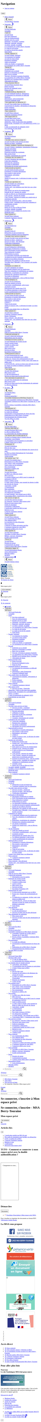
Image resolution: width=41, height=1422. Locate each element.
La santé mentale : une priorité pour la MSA (18, 494)
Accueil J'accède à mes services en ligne (17, 142)
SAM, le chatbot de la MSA (13, 1139)
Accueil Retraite (9, 69)
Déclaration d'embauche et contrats (15, 248)
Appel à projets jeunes (11, 343)
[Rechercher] (25, 1068)
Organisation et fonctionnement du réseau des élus (20, 413)
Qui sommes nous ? (11, 458)
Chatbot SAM (9, 513)
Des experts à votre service (13, 173)
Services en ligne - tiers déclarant (14, 241)
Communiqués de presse (12, 545)
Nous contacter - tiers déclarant (14, 318)
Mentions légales (10, 1398)
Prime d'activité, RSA (11, 83)
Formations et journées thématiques (15, 171)
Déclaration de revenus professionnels (16, 166)
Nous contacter (9, 111)
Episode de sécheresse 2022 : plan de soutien (18, 200)
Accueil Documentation (12, 410)
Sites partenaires (9, 489)
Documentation (9, 408)
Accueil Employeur (10, 225)
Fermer (9, 610)
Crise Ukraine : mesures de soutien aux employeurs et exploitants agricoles (24, 756)
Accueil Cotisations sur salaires (14, 267)
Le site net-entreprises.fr (12, 374)
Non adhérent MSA (10, 520)
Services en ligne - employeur (13, 240)
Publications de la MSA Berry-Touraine (16, 415)
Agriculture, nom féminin (12, 439)
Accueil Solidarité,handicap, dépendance (17, 93)
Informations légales (11, 548)
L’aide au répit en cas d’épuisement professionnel (19, 194)
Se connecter (5, 1120)
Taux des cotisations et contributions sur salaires (19, 271)
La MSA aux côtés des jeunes (13, 474)
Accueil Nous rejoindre (12, 532)
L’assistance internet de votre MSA (15, 527)
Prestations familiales (11, 60)
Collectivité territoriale (11, 334)
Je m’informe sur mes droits (13, 128)
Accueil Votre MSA (11, 426)
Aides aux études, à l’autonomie (14, 64)
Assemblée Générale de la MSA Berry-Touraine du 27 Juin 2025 (24, 934)
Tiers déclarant (9, 369)
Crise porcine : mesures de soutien (15, 195)
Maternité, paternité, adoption (13, 43)
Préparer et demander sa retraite (14, 72)
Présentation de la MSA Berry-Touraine (16, 462)
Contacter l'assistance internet (13, 114)
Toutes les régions (10, 1401)
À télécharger (9, 1144)
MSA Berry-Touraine (11, 1079)
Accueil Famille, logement (12, 55)
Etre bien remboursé (11, 36)
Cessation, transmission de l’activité (15, 155)
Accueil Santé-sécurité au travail (14, 170)
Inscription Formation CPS (13, 352)
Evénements (9, 444)
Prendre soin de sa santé (12, 40)
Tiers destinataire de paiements (14, 378)
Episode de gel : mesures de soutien (15, 192)
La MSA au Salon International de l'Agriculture (19, 453)
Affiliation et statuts (10, 150)
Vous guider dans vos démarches (14, 102)
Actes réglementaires (11, 552)
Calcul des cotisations (11, 161)
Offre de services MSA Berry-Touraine (16, 332)
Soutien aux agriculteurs (12, 182)
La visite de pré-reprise (11, 48)
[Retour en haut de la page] (2, 1420)
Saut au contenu (9, 8)
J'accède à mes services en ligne (14, 140)
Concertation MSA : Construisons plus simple (18, 496)
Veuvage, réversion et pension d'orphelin (17, 76)
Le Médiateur (9, 1408)
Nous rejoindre (9, 530)
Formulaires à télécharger (12, 506)
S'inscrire (3, 1124)
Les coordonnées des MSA (13, 518)
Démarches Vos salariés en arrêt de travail (17, 260)
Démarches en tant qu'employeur (14, 233)
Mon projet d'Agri (10, 154)
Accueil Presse (9, 541)
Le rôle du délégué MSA (12, 432)
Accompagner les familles (12, 57)
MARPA (7, 555)
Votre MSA (8, 1080)
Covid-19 (8, 229)
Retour (10, 19)
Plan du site (8, 1403)
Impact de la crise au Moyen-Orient (15, 207)
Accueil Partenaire (10, 329)
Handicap (7, 97)
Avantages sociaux (10, 286)
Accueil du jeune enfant (12, 59)
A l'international (9, 487)
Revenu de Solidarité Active (13, 88)
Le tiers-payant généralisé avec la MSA (16, 357)
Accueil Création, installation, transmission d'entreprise (21, 147)
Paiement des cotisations (12, 163)
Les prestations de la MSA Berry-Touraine (17, 46)
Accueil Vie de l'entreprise (12, 281)
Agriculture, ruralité (10, 486)
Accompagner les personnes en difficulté (17, 95)
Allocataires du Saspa (11, 81)
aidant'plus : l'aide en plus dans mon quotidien (18, 122)
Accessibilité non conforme (13, 1407)
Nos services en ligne (11, 498)
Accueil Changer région (12, 562)
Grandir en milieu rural (11, 345)
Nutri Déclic (8, 51)
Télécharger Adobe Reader (9, 1220)
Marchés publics (9, 553)
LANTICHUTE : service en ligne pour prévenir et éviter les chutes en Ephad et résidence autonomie (22, 364)
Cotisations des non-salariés (13, 157)
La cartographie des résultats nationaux (16, 433)
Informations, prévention (12, 175)
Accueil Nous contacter (12, 113)
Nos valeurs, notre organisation (14, 463)
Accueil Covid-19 (10, 231)
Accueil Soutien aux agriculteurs (14, 183)
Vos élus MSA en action (12, 419)
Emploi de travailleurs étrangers (14, 259)
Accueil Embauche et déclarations (15, 247)
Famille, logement (10, 53)
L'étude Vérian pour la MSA (13, 442)
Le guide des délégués (11, 412)
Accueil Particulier (10, 29)
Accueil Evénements (11, 446)
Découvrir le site (6, 1395)
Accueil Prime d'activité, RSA (14, 85)
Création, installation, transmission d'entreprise (18, 145)
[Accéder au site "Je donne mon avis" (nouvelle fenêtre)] (20, 1328)
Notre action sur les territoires (13, 465)
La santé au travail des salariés (14, 50)
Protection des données (11, 1405)
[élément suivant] (2, 1132)
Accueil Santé (9, 35)
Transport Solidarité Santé (12, 100)
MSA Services (9, 475)
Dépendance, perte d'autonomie (14, 99)
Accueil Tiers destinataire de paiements (16, 380)
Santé (7, 33)
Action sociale (9, 456)
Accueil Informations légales (13, 550)
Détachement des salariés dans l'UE (15, 288)
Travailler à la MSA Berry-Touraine (15, 534)
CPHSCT (7, 176)
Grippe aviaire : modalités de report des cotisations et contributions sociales (24, 761)
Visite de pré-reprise (11, 304)
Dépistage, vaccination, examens (14, 41)
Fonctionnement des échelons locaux (16, 417)
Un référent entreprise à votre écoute (15, 290)
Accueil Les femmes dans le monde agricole (18, 437)
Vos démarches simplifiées (12, 492)
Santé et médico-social (11, 480)
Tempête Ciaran (9, 206)
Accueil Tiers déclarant (11, 371)
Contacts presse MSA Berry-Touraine (16, 546)
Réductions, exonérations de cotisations (16, 273)
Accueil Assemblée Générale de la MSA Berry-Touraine (21, 400)
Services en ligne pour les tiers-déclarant (17, 376)
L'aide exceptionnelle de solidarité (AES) (17, 127)
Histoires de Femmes (11, 454)
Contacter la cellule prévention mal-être (16, 525)
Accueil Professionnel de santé (14, 355)
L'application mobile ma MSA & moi (16, 1135)
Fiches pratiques (9, 107)
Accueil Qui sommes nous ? (13, 460)
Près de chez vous (10, 448)
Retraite (7, 67)
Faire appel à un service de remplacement (17, 190)
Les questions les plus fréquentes (14, 522)
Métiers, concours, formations (13, 536)
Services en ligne (10, 350)
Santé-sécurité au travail (12, 168)
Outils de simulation (11, 505)
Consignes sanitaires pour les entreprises (17, 234)
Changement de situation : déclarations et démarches (20, 106)
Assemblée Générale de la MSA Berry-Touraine (18, 398)
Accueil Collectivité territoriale (14, 336)
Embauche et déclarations (12, 245)
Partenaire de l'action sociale (13, 339)
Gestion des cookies (11, 1400)
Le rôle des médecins (11, 385)
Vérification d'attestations (12, 243)
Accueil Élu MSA (10, 392)
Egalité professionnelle (11, 537)
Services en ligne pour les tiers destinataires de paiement (21, 383)
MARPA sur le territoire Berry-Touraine (17, 79)
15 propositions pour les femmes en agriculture (19, 440)
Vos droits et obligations (12, 164)
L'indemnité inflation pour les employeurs (17, 269)
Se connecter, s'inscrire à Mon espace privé (17, 501)
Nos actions (8, 470)
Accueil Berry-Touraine (12, 21)
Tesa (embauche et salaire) (12, 252)
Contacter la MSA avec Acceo (14, 529)
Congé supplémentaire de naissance (15, 292)
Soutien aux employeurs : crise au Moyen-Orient (19, 278)
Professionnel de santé (11, 353)
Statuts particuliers (10, 109)
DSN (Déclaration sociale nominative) (16, 250)
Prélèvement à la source (12, 254)
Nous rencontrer (9, 524)
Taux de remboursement (12, 38)
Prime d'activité (9, 86)
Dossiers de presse (10, 543)
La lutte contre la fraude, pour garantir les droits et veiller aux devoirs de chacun (24, 1004)
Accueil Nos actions (11, 472)
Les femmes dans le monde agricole (15, 435)
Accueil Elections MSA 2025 (13, 430)
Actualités (8, 31)
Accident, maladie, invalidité (13, 45)
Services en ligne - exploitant (13, 143)
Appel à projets (9, 346)
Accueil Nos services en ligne (13, 499)
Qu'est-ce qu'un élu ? (11, 396)
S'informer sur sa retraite (12, 71)
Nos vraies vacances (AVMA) (14, 491)
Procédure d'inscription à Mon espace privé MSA (21, 1215)
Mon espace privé (10, 116)
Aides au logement (10, 62)
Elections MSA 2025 (11, 428)
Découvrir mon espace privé (13, 503)
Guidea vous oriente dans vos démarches (17, 309)
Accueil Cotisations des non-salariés (15, 159)
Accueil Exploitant (10, 136)
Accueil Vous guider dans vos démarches (17, 104)
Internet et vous (9, 510)
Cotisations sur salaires (12, 266)
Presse (7, 539)
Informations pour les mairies (13, 338)
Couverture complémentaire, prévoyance (17, 285)
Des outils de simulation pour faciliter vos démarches (20, 1137)
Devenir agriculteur (10, 149)
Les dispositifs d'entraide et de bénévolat (17, 255)
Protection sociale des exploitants (14, 152)
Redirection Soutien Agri (12, 185)
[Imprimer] (2, 1089)
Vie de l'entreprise (10, 279)
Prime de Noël (9, 90)
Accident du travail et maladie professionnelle (18, 257)
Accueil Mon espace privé (12, 118)
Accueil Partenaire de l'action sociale (16, 341)
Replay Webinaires (10, 316)
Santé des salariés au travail (13, 283)
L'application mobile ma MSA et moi (16, 508)
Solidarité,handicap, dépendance (14, 92)
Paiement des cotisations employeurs (16, 274)
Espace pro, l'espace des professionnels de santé (19, 359)
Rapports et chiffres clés (12, 468)
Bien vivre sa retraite (11, 74)
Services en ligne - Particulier (13, 120)
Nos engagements (10, 467)
